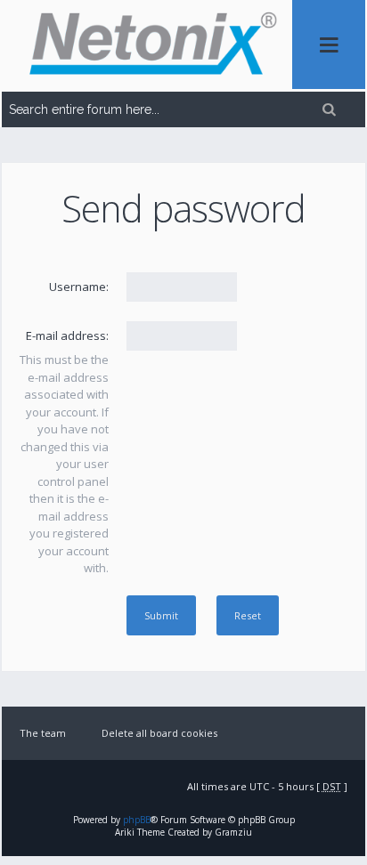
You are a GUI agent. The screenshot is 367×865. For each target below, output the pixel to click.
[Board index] (147, 46)
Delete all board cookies (159, 733)
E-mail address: (67, 335)
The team (43, 733)
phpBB (137, 819)
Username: (79, 287)
